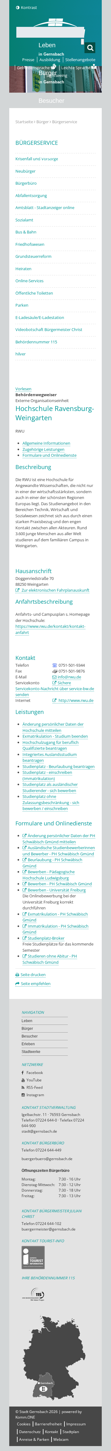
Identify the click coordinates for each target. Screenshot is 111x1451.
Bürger (27, 1028)
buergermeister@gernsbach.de (49, 1229)
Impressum (76, 1424)
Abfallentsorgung (31, 195)
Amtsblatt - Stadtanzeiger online (44, 207)
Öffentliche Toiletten (34, 293)
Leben (51, 49)
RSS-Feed (35, 1087)
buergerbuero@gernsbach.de (47, 1158)
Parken (21, 305)
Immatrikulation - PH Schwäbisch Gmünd (55, 929)
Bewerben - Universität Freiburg (57, 890)
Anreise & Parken (34, 1439)
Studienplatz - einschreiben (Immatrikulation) (47, 775)
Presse (28, 59)
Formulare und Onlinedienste (49, 455)
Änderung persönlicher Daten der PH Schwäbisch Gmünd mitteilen (59, 839)
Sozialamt (24, 220)
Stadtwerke (54, 156)
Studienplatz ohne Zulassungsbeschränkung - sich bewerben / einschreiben (51, 802)
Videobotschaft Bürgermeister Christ (48, 329)
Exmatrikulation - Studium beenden (55, 736)
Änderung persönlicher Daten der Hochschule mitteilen (53, 727)
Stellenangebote (80, 59)
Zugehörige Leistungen (43, 449)
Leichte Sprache (76, 67)
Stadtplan (71, 1431)
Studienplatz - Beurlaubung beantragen (59, 766)
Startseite (24, 121)
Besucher (51, 104)
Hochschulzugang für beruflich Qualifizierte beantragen (51, 745)
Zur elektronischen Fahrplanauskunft (55, 590)
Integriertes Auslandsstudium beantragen (50, 757)
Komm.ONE (25, 1417)
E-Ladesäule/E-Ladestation (39, 317)
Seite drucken (33, 974)
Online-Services (29, 280)
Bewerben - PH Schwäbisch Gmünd (60, 884)
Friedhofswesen (29, 244)
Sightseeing (56, 75)
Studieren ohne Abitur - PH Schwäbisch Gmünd (50, 959)
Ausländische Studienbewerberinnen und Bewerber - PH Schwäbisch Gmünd (59, 851)
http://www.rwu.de (75, 700)
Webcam (60, 1439)
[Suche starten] (82, 42)
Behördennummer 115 (36, 342)
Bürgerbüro (26, 183)
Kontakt (51, 1431)
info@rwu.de (69, 677)
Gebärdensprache (34, 67)
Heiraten (23, 268)
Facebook (35, 1072)
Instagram (35, 1094)
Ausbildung (49, 59)
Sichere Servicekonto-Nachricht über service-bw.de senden (54, 688)
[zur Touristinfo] (55, 1257)
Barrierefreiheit (48, 1424)
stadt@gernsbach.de (39, 1131)
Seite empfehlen (36, 983)
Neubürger (25, 171)
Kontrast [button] (29, 7)
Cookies (24, 1424)
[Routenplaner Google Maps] (55, 1357)
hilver (20, 354)
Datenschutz (30, 1431)
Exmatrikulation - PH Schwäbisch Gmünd (55, 917)
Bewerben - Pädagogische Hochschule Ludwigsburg (49, 875)
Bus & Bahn (25, 232)
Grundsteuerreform (33, 256)
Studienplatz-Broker (46, 938)
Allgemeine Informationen (46, 443)
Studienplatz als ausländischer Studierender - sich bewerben (50, 787)
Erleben (51, 132)
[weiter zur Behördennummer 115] (55, 1294)
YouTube (34, 1080)
